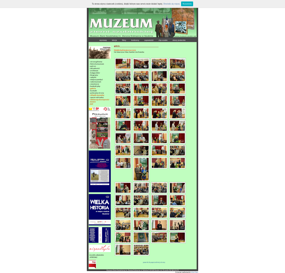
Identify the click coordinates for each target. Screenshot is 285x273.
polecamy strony (97, 93)
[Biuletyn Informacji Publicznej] (92, 268)
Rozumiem (187, 4)
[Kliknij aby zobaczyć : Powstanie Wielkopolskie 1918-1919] (100, 58)
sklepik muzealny (97, 95)
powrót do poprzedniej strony (154, 262)
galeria (93, 88)
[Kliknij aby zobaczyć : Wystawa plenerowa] (100, 225)
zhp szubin (163, 40)
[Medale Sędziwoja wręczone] (123, 59)
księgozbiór (95, 73)
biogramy (94, 75)
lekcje (114, 40)
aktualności (95, 68)
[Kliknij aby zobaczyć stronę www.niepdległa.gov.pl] (100, 251)
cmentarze (94, 84)
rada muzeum (95, 82)
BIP (91, 104)
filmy (124, 40)
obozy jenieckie (179, 40)
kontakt (93, 91)
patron (93, 66)
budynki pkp (95, 86)
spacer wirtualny (97, 97)
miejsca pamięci (96, 79)
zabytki (93, 77)
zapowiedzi (148, 40)
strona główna (96, 62)
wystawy (103, 40)
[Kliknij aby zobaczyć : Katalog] (100, 242)
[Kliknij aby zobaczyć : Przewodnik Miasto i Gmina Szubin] (100, 148)
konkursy (135, 40)
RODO (93, 102)
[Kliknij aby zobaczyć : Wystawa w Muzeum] (100, 191)
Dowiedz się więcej (171, 4)
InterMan (194, 272)
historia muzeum (97, 64)
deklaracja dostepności (99, 99)
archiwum (94, 70)
